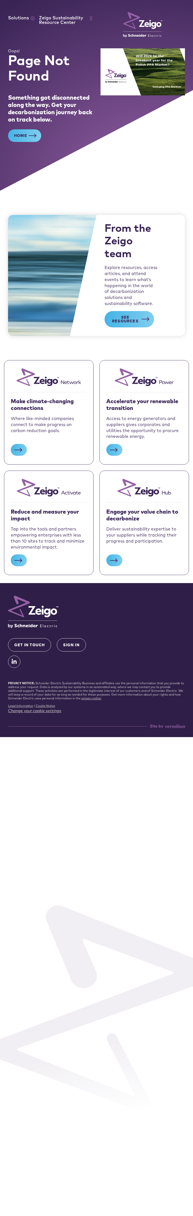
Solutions (18, 18)
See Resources (125, 319)
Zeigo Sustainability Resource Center (61, 20)
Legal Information (20, 706)
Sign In (71, 645)
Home (20, 136)
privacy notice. (91, 698)
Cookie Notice (45, 706)
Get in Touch (29, 645)
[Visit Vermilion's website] (175, 726)
